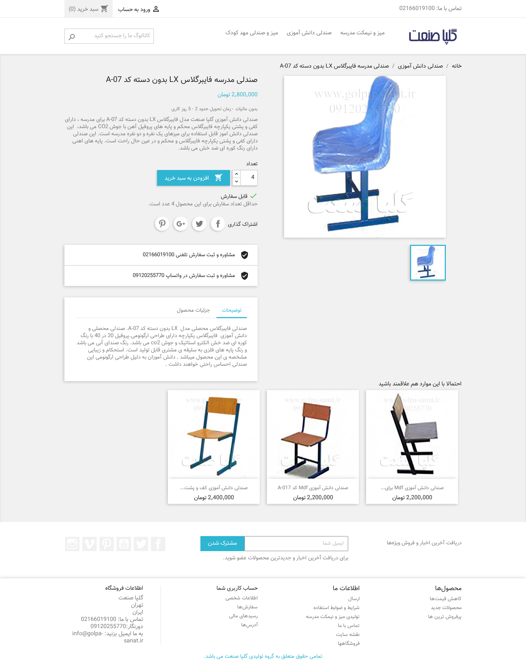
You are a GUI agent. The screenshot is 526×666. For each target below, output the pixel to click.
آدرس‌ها (249, 625)
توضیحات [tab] (232, 310)
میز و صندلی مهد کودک (251, 33)
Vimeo (89, 544)
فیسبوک (158, 544)
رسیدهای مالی (243, 616)
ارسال (354, 599)
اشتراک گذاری (218, 224)
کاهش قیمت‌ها (446, 599)
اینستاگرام (72, 544)
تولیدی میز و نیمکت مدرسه (333, 617)
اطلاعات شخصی (241, 598)
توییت (199, 224)
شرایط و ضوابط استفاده (336, 608)
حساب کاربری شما (237, 588)
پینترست (162, 224)
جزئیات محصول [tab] (193, 310)
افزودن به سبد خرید (194, 178)
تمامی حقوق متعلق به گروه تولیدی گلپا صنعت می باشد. (263, 656)
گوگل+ (181, 224)
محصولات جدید (446, 608)
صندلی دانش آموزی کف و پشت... (214, 488)
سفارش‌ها (247, 607)
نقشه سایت (348, 635)
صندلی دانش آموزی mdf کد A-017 (313, 488)
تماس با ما (349, 626)
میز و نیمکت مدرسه (362, 33)
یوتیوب (124, 544)
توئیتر (141, 544)
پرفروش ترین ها (445, 617)
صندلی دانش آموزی (309, 33)
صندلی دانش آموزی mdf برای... (412, 488)
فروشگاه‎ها (349, 644)
